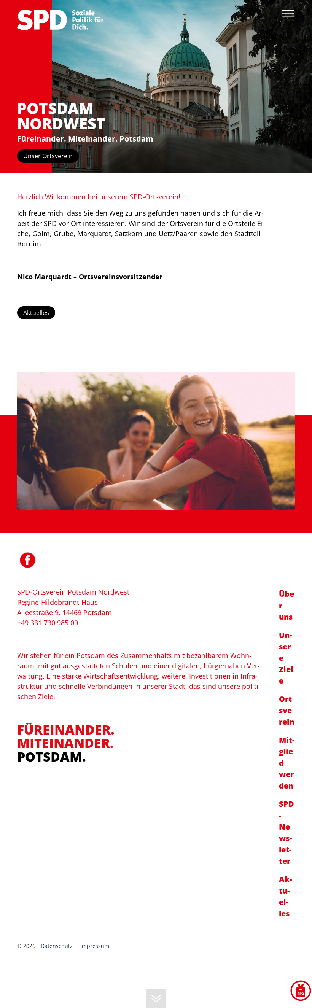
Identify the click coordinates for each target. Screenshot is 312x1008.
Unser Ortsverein (48, 156)
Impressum (94, 945)
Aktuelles (36, 312)
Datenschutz (57, 945)
